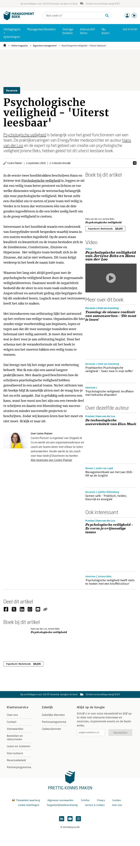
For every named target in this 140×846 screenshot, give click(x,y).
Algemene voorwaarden (60, 800)
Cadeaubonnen (51, 729)
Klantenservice (17, 707)
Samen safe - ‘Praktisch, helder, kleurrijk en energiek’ (106, 497)
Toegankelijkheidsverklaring (62, 805)
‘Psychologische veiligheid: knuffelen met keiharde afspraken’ (109, 393)
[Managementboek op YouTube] (70, 818)
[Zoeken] (107, 15)
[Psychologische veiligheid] (97, 197)
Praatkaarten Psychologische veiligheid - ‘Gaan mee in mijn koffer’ (109, 369)
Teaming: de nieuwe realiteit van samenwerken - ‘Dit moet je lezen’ (110, 316)
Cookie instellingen (28, 805)
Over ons (12, 715)
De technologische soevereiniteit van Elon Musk (110, 422)
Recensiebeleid (16, 760)
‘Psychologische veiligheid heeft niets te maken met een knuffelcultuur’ (110, 582)
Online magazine (19, 45)
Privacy (101, 800)
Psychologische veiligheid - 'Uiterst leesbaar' (84, 45)
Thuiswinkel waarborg (28, 800)
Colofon (85, 800)
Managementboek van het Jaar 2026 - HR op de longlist (109, 474)
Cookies (116, 800)
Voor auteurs (15, 753)
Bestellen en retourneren (15, 737)
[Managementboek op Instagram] (78, 818)
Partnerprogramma (19, 767)
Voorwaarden (15, 729)
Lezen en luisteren (18, 746)
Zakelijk (47, 707)
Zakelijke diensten (53, 715)
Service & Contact (94, 805)
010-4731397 (130, 29)
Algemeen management (45, 45)
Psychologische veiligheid (24, 134)
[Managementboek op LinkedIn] (61, 818)
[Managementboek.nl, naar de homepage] (18, 19)
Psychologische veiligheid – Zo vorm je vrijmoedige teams (109, 528)
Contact (11, 722)
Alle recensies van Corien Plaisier (51, 460)
